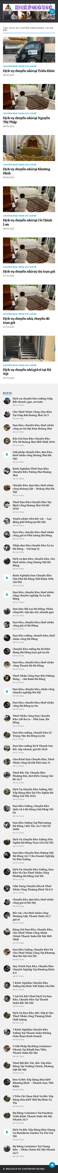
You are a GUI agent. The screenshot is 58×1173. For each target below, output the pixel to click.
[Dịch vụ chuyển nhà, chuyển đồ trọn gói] (29, 297)
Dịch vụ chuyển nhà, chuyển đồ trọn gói (26, 321)
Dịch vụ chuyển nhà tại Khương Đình (26, 171)
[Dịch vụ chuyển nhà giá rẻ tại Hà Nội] (29, 349)
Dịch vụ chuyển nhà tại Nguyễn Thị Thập (26, 120)
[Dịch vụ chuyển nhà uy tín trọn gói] (29, 250)
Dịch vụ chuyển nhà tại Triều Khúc (29, 71)
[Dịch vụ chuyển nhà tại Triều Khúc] (29, 50)
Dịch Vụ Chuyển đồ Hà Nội (28, 1169)
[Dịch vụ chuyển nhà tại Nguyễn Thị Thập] (29, 97)
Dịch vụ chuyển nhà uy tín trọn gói (29, 272)
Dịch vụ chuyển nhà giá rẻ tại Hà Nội (27, 372)
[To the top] (52, 1165)
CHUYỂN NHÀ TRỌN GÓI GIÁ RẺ (20, 66)
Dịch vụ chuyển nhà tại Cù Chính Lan (27, 222)
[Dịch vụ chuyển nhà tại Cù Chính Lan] (29, 199)
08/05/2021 (8, 75)
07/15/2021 (8, 276)
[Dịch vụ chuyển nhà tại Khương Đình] (29, 148)
